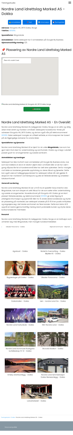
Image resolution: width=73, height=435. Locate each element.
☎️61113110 (36, 109)
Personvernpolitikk (11, 427)
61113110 (12, 30)
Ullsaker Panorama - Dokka (15, 227)
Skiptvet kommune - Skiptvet (60, 227)
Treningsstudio (8, 3)
